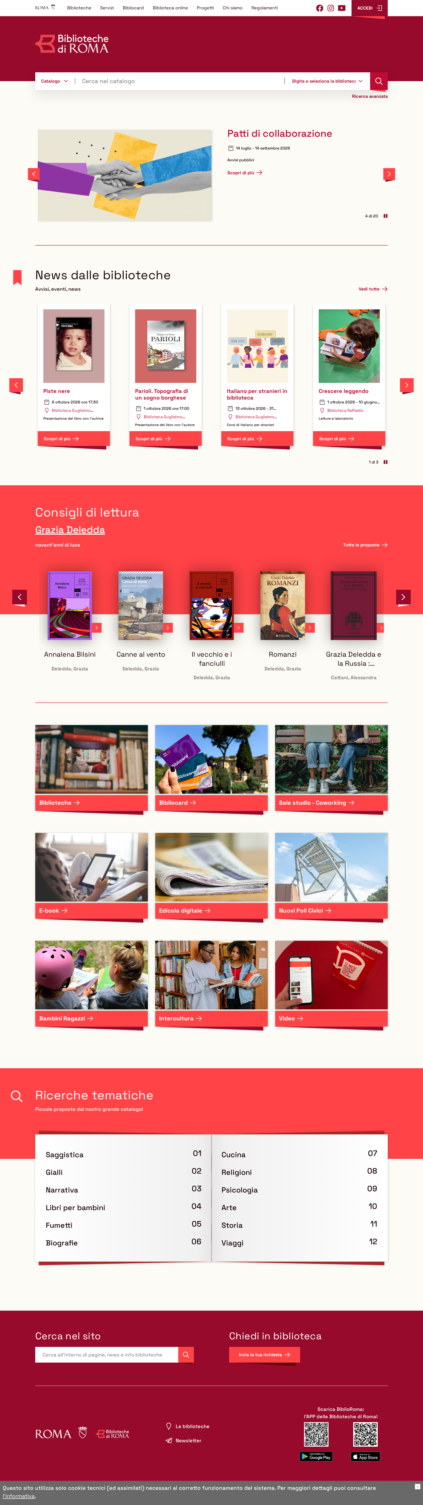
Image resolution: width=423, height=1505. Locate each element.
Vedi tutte (369, 289)
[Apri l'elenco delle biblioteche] (360, 81)
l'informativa (19, 1495)
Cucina (234, 1154)
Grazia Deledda (70, 530)
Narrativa (62, 1190)
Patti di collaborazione (279, 133)
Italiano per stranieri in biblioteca (257, 394)
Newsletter (188, 1440)
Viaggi (233, 1243)
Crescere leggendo (343, 391)
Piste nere (56, 391)
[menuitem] (79, 7)
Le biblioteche (193, 1426)
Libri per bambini (75, 1207)
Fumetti (59, 1225)
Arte (229, 1207)
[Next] (389, 174)
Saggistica (64, 1154)
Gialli (54, 1172)
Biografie (62, 1243)
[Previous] (34, 174)
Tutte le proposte (361, 545)
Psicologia (240, 1190)
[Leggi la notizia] (125, 175)
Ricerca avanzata (370, 96)
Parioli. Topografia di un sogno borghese (161, 394)
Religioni (237, 1172)
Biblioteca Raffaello (345, 410)
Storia (232, 1225)
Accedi (365, 8)
